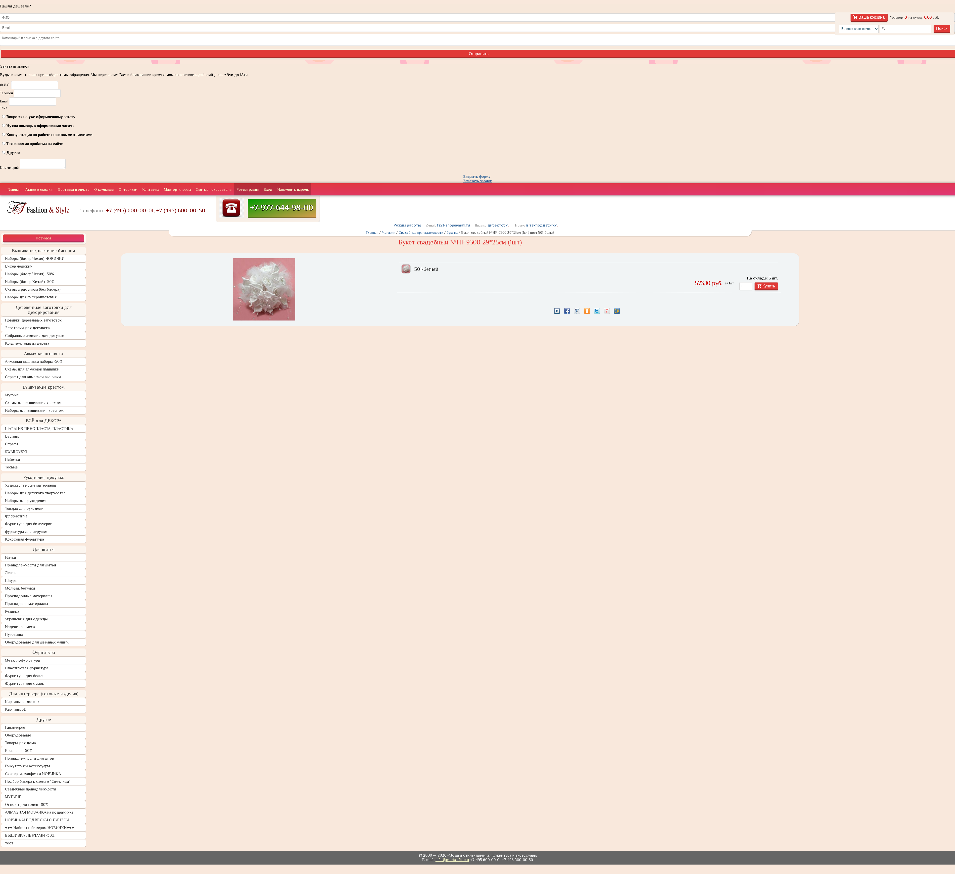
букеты (452, 232)
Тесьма (11, 467)
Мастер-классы (177, 189)
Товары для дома (20, 743)
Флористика (16, 516)
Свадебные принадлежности (30, 789)
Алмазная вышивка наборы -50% (33, 361)
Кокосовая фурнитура (24, 539)
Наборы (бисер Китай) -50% (29, 281)
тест (9, 843)
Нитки (10, 557)
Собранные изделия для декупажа (35, 335)
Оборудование (18, 735)
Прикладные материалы (26, 603)
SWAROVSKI (16, 452)
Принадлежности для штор (29, 758)
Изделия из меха (20, 627)
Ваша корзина (871, 17)
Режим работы (407, 225)
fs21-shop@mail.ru (453, 225)
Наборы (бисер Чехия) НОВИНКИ (34, 258)
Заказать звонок (477, 181)
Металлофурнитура (22, 660)
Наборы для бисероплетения (30, 297)
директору (497, 225)
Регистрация (248, 189)
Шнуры (11, 580)
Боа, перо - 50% (18, 750)
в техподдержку (541, 225)
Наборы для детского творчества (35, 493)
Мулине (12, 395)
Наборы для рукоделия (25, 501)
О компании (104, 189)
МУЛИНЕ (13, 797)
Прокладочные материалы (28, 596)
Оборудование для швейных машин (36, 642)
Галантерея (15, 727)
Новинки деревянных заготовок (33, 320)
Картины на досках (22, 701)
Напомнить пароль (293, 189)
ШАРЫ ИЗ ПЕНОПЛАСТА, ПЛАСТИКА (39, 428)
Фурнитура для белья (24, 676)
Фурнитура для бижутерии (28, 524)
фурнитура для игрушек (26, 531)
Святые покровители (214, 189)
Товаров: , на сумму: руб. (914, 17)
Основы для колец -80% (26, 804)
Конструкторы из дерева (27, 343)
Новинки (43, 238)
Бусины (12, 436)
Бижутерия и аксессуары (27, 766)
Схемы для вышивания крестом (33, 403)
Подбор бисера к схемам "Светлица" (37, 781)
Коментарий (9, 168)
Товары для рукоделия (25, 508)
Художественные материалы (30, 485)
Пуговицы (14, 634)
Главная (13, 189)
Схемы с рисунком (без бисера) (32, 289)
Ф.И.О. (5, 85)
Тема (3, 108)
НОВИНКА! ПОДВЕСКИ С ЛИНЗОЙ (37, 820)
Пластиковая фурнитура (26, 668)
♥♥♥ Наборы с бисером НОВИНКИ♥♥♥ (39, 828)
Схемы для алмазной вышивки (32, 369)
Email (4, 101)
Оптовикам (128, 189)
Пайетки (12, 459)
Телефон (6, 93)
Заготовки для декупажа (27, 328)
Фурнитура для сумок (24, 683)
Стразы (11, 444)
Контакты (150, 189)
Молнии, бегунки (20, 588)
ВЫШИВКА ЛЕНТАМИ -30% (30, 835)
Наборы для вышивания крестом (34, 410)
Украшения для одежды (26, 619)
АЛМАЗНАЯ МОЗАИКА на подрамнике (39, 812)
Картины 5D (16, 709)
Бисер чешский (19, 266)
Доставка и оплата (73, 189)
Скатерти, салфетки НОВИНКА (33, 774)
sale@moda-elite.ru (452, 860)
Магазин (388, 232)
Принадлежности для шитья (30, 565)
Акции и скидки (38, 189)
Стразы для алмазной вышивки (33, 377)
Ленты (10, 573)
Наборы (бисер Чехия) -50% (29, 274)
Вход (268, 189)
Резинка (12, 611)
